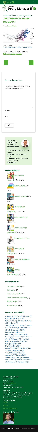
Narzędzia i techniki (14, 286)
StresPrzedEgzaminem (14, 350)
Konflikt (23, 328)
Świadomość (23, 362)
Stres (27, 348)
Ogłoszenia (11, 290)
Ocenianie (18, 337)
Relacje (9, 344)
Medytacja (19, 332)
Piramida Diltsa (19, 186)
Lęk (10, 330)
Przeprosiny (14, 341)
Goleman (13, 323)
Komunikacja (13, 328)
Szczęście (10, 355)
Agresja (9, 316)
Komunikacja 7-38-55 (21, 238)
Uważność (21, 355)
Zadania (13, 360)
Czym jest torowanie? (22, 259)
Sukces (21, 353)
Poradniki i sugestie (14, 294)
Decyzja (20, 318)
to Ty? (21, 217)
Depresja (21, 321)
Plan (10, 339)
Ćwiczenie (12, 362)
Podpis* (7, 110)
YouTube (5, 405)
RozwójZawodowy (13, 348)
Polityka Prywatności (8, 428)
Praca (16, 339)
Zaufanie (21, 360)
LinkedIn (5, 402)
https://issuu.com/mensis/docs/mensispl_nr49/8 (17, 47)
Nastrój (9, 337)
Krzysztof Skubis (12, 26)
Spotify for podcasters (10, 408)
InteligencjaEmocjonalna (15, 325)
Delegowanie (11, 321)
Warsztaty (10, 357)
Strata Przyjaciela (20, 196)
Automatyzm (19, 316)
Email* (7, 117)
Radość (23, 341)
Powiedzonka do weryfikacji (17, 298)
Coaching (10, 318)
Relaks (17, 344)
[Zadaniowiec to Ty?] (10, 217)
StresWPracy (11, 353)
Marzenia (9, 332)
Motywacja (6, 54)
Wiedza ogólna (12, 301)
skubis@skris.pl (11, 383)
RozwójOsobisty (16, 54)
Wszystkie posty (13, 305)
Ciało (28, 316)
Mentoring (10, 334)
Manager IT (19, 330)
